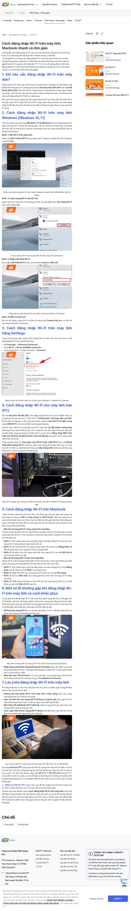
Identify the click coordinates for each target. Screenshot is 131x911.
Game (69, 21)
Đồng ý (118, 899)
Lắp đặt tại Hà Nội (67, 859)
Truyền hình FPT (42, 862)
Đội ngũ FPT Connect (18, 35)
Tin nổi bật (6, 21)
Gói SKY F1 (110, 67)
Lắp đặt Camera (49, 4)
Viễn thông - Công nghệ (40, 13)
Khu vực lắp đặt (91, 4)
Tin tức (109, 4)
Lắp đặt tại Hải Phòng (69, 862)
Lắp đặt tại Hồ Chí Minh (70, 855)
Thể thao (38, 21)
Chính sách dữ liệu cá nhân (60, 900)
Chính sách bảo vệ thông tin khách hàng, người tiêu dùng (31, 903)
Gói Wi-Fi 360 (111, 81)
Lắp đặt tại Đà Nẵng (68, 870)
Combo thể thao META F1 (117, 95)
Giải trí (29, 21)
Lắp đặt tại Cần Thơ (68, 866)
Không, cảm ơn (96, 899)
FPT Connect (41, 64)
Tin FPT (78, 21)
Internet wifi (23, 824)
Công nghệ (8, 824)
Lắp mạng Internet (26, 4)
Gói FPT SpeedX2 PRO (115, 53)
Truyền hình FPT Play (70, 4)
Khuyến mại (19, 21)
